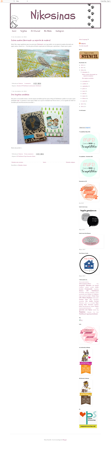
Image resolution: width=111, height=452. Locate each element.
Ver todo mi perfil (83, 46)
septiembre (85, 86)
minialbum (81, 301)
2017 (82, 67)
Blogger (65, 440)
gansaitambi (82, 294)
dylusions (87, 292)
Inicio (14, 31)
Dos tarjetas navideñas (20, 94)
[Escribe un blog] (35, 83)
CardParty (81, 287)
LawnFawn (84, 296)
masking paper (83, 299)
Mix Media (48, 31)
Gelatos (89, 294)
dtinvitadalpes (81, 292)
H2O (93, 294)
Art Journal (35, 31)
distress (81, 291)
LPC (80, 297)
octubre (84, 83)
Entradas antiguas (70, 162)
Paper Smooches (28, 156)
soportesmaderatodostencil (85, 308)
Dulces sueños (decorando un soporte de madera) (30, 40)
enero (84, 101)
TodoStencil (38, 85)
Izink (80, 296)
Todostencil (40, 44)
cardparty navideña (89, 287)
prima (80, 306)
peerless (97, 304)
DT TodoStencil (25, 85)
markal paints (32, 85)
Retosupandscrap (86, 306)
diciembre (85, 72)
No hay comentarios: (29, 154)
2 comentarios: (27, 83)
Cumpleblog (96, 289)
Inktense (96, 294)
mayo (83, 91)
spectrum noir (83, 310)
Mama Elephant (87, 297)
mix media (89, 301)
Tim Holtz (96, 312)
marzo (84, 96)
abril (83, 93)
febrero (84, 98)
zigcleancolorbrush (92, 314)
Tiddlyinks (89, 312)
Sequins (93, 306)
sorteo (97, 308)
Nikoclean (81, 303)
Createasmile (88, 289)
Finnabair (92, 292)
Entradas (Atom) (22, 165)
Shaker (33, 156)
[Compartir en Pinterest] (40, 83)
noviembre (85, 81)
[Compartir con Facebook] (39, 83)
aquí (18, 100)
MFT (91, 299)
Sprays (90, 310)
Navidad (96, 301)
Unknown (83, 43)
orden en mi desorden (90, 303)
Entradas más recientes (17, 162)
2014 (82, 106)
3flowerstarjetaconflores (85, 283)
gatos (86, 294)
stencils (94, 310)
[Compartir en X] (37, 83)
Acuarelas (82, 285)
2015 (82, 104)
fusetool (97, 292)
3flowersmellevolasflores (84, 282)
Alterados (19, 85)
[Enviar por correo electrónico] (34, 83)
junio (83, 88)
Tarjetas (23, 31)
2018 (82, 65)
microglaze (96, 299)
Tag (98, 310)
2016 (82, 70)
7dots (97, 283)
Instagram (60, 31)
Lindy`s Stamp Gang (93, 296)
